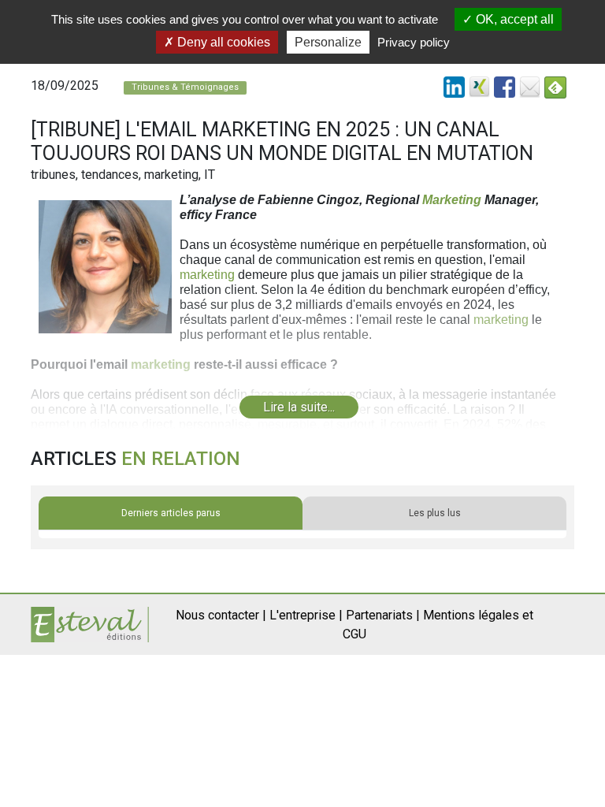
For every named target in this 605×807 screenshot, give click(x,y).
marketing (207, 274)
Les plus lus (435, 513)
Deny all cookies (222, 42)
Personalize (328, 42)
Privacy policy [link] (413, 42)
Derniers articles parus (171, 513)
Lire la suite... (299, 407)
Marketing (451, 199)
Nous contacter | (221, 615)
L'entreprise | (306, 615)
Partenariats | (383, 615)
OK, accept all (513, 19)
